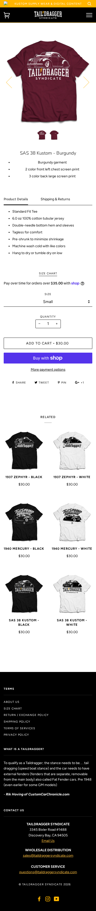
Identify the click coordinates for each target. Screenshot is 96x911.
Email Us (48, 841)
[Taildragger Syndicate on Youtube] (56, 900)
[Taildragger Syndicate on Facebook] (39, 900)
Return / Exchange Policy (26, 715)
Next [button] (83, 82)
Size (48, 294)
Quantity (48, 316)
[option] (48, 82)
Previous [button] (12, 82)
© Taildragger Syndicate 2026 (45, 884)
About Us (11, 702)
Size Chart (13, 708)
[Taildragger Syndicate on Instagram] (47, 900)
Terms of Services (19, 728)
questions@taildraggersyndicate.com (48, 872)
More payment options (48, 369)
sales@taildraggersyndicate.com (48, 855)
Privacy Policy (16, 734)
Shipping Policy (17, 721)
